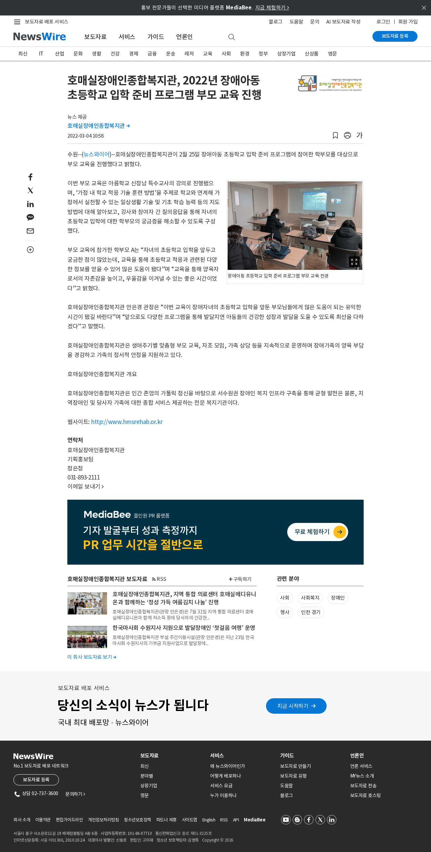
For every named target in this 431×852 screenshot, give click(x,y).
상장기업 (286, 53)
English (209, 820)
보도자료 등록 (395, 36)
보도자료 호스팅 (365, 795)
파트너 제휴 (166, 820)
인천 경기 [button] (311, 612)
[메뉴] (18, 21)
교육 (207, 53)
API (236, 820)
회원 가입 (408, 22)
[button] (335, 135)
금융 (152, 53)
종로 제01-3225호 (196, 833)
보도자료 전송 (363, 786)
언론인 (184, 37)
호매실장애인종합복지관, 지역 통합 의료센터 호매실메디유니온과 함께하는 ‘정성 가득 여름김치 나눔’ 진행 (184, 598)
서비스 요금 (221, 786)
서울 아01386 (51, 840)
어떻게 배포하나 (225, 776)
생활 (96, 53)
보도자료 (95, 37)
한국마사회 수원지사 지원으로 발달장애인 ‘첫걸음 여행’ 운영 (183, 628)
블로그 (276, 22)
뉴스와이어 (97, 154)
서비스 (127, 37)
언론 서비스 (361, 766)
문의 (314, 22)
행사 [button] (284, 612)
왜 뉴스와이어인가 (227, 766)
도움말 (296, 22)
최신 (22, 53)
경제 (133, 53)
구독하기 (242, 579)
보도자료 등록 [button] (36, 780)
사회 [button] (284, 598)
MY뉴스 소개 (362, 776)
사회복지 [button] (310, 598)
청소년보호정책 (137, 820)
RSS (161, 579)
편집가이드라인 (69, 820)
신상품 (312, 53)
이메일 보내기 (85, 486)
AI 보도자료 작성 (343, 22)
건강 (115, 53)
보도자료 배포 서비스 (46, 22)
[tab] (173, 755)
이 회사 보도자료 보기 (91, 657)
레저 (189, 53)
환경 (244, 53)
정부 (263, 53)
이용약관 (43, 820)
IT (41, 53)
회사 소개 (21, 820)
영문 (332, 53)
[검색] (232, 37)
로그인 (383, 22)
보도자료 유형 (293, 776)
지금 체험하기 (272, 7)
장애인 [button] (338, 598)
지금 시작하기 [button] (292, 706)
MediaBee (254, 820)
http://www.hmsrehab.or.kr (127, 422)
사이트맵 (189, 820)
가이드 (155, 37)
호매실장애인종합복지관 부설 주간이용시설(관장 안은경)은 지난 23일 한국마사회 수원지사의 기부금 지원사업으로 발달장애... (183, 640)
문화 (77, 53)
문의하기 (75, 794)
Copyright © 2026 (217, 840)
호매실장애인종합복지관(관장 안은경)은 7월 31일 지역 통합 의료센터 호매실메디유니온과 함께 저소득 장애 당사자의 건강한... (183, 615)
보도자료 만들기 (295, 766)
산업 (59, 53)
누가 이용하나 (223, 795)
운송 (170, 53)
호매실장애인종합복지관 (98, 126)
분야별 (146, 776)
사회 (226, 53)
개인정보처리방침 (103, 820)
